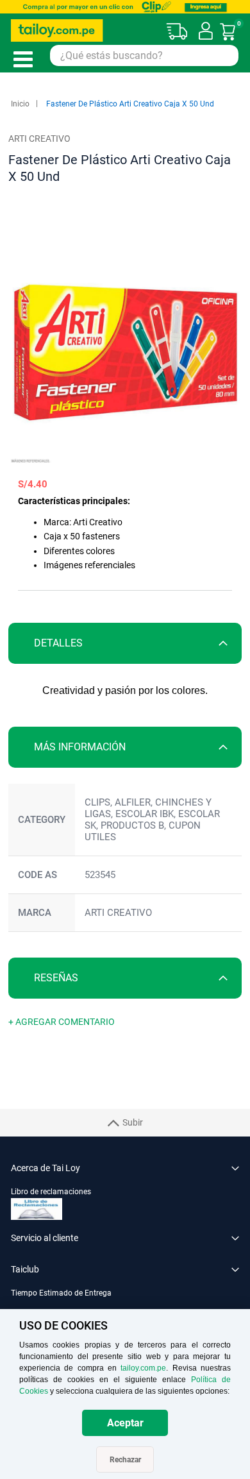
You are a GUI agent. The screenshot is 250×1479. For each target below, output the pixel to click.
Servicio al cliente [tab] (44, 1238)
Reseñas (56, 978)
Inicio (20, 103)
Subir (132, 1122)
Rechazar (125, 1459)
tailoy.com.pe (143, 1368)
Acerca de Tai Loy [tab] (45, 1168)
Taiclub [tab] (25, 1269)
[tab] (125, 643)
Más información (80, 747)
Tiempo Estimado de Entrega (61, 1293)
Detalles (58, 643)
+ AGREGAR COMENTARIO (61, 1022)
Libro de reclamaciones (51, 1191)
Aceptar (125, 1423)
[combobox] (144, 55)
